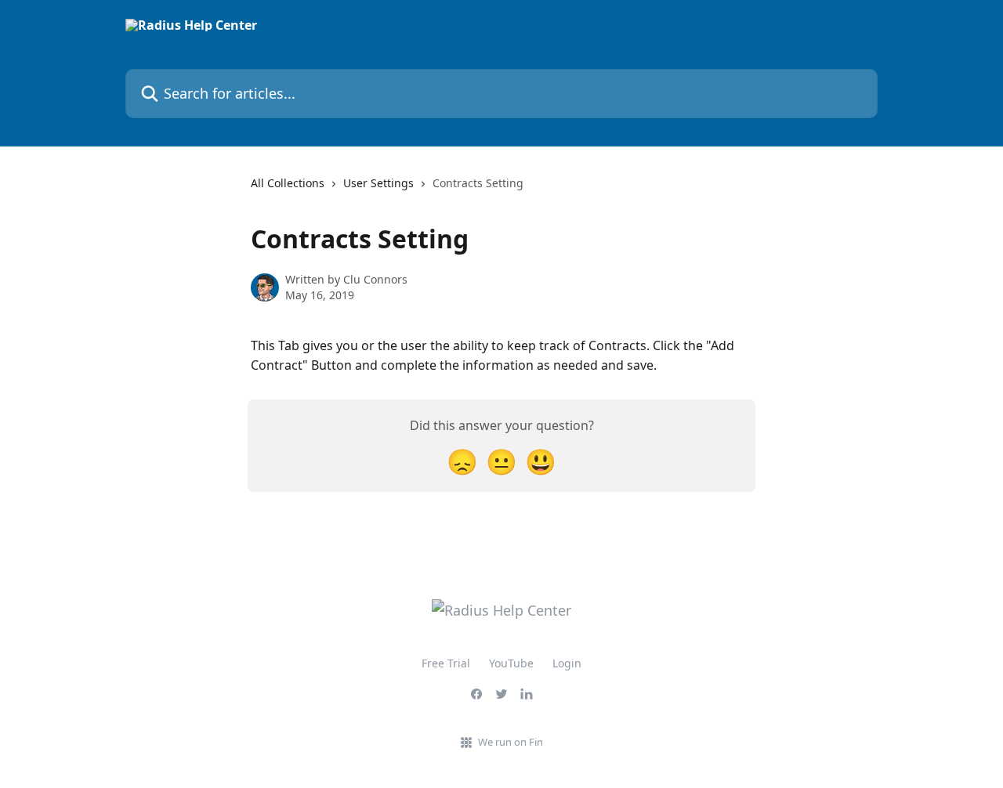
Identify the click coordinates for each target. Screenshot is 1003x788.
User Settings (378, 182)
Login (566, 663)
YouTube (511, 663)
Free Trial (446, 663)
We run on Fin (510, 742)
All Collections (287, 182)
